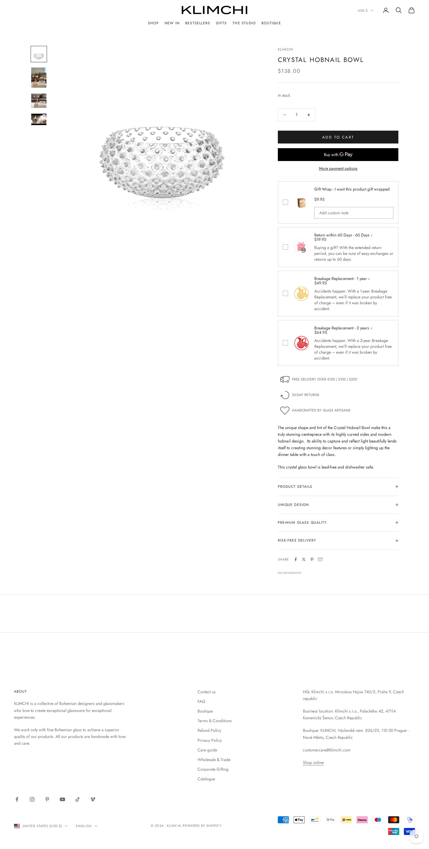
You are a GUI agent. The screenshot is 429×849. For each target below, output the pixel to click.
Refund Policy (209, 730)
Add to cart (338, 137)
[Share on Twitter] (303, 559)
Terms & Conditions (215, 721)
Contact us (207, 692)
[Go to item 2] (39, 77)
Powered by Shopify (202, 825)
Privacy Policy (210, 740)
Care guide (207, 750)
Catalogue (206, 779)
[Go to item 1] (39, 54)
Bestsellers (197, 23)
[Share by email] (320, 559)
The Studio (244, 23)
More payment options (338, 168)
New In (172, 23)
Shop (153, 23)
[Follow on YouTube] (62, 799)
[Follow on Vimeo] (93, 799)
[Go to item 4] (39, 119)
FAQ (201, 701)
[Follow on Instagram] (32, 799)
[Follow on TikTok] (78, 799)
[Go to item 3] (39, 100)
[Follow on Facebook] (17, 799)
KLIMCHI (285, 49)
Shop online (313, 762)
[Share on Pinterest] (312, 559)
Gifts (221, 23)
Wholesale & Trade (214, 759)
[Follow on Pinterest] (47, 799)
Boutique (271, 23)
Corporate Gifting (213, 769)
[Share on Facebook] (295, 559)
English (84, 826)
